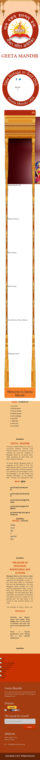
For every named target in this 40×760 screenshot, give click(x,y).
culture (12, 621)
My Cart (17, 87)
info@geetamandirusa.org (16, 744)
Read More (20, 439)
